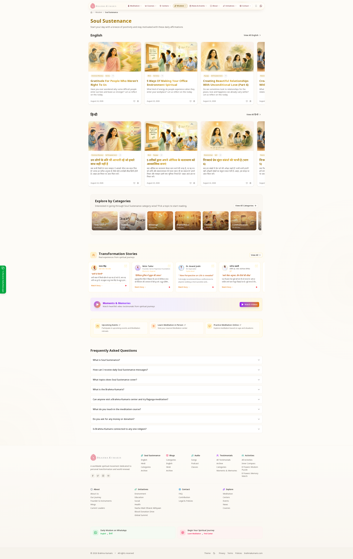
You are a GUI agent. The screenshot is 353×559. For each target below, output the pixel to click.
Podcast (195, 463)
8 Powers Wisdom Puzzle (250, 468)
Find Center (208, 534)
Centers (226, 497)
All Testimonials (223, 460)
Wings (93, 504)
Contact (186, 489)
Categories (146, 467)
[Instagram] (103, 476)
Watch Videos (251, 304)
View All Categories (244, 205)
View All (254, 255)
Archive (144, 470)
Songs (194, 460)
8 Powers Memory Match (250, 474)
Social (137, 501)
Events (226, 501)
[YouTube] (108, 476)
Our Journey (95, 497)
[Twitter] (98, 476)
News (225, 504)
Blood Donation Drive (144, 511)
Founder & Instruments (101, 501)
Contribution (184, 497)
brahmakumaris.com (253, 553)
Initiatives (143, 489)
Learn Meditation (194, 534)
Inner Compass (248, 463)
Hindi (143, 463)
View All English (251, 35)
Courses (226, 508)
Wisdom (98, 12)
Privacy (222, 553)
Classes (194, 467)
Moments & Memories (226, 470)
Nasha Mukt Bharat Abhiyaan (148, 508)
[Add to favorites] (134, 101)
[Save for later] (138, 101)
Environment (140, 493)
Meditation (228, 493)
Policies (238, 553)
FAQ (181, 493)
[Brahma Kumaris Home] (103, 6)
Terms (230, 553)
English (144, 460)
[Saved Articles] (256, 6)
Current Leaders (97, 508)
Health (138, 504)
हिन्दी (111, 534)
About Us (94, 493)
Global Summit (141, 515)
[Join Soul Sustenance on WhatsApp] (261, 6)
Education (139, 497)
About (97, 489)
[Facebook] (92, 476)
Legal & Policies (186, 501)
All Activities (247, 460)
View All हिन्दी (252, 114)
